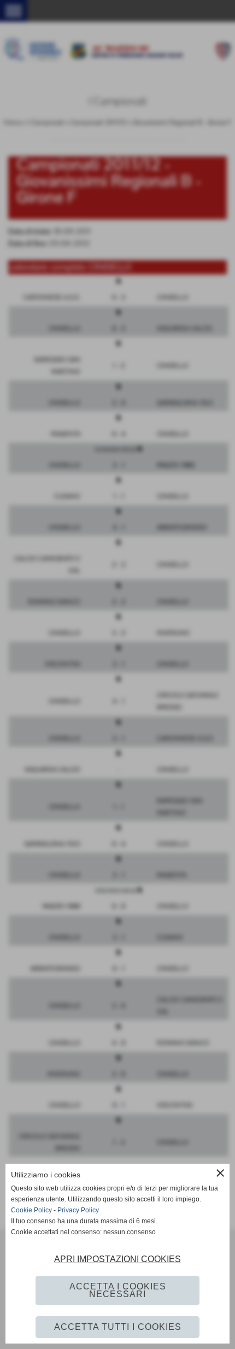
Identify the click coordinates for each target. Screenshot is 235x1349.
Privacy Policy (78, 1210)
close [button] (220, 1173)
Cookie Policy (31, 1210)
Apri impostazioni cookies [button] (117, 1259)
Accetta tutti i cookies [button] (117, 1327)
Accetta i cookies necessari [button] (117, 1290)
